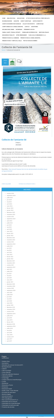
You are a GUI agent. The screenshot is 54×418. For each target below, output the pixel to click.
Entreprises (19, 29)
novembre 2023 (11, 214)
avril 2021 (9, 277)
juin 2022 (9, 248)
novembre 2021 (11, 263)
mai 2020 (9, 299)
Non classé (18, 144)
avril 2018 (9, 332)
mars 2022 (9, 254)
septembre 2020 (11, 290)
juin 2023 (9, 225)
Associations (20, 18)
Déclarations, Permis (8, 29)
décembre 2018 (11, 324)
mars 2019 (9, 320)
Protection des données (30, 40)
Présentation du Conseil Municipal (30, 38)
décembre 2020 (11, 284)
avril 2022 (9, 252)
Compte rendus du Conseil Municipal (12, 26)
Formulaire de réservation (29, 32)
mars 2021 (9, 280)
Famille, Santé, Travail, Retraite (11, 32)
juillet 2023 (10, 223)
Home (3, 18)
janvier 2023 (10, 235)
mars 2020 (9, 303)
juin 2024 (9, 199)
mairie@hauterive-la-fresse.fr (22, 9)
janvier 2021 (10, 282)
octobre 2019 (10, 311)
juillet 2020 (10, 294)
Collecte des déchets (29, 23)
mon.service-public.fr (8, 35)
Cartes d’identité (37, 21)
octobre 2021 (10, 265)
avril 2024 (9, 204)
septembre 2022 (11, 244)
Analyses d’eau (11, 18)
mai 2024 (9, 202)
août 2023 (9, 221)
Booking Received (7, 21)
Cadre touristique (26, 21)
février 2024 (10, 208)
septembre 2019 (11, 313)
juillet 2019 (10, 315)
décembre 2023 (11, 212)
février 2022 (10, 256)
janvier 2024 (10, 210)
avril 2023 (9, 229)
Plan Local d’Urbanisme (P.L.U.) (37, 35)
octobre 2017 (10, 337)
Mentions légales (44, 32)
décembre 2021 (11, 261)
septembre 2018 (11, 326)
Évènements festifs (29, 29)
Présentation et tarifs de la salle (12, 40)
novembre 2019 (11, 309)
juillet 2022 (10, 246)
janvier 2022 (10, 258)
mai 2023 (9, 227)
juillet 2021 (10, 271)
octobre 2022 (10, 242)
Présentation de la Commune (10, 38)
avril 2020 (9, 301)
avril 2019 (9, 318)
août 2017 (9, 339)
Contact (27, 26)
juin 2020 (9, 296)
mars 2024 (9, 206)
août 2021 (9, 269)
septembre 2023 (11, 218)
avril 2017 (9, 341)
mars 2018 (9, 334)
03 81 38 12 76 (38, 9)
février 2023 (10, 233)
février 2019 (10, 322)
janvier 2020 (10, 305)
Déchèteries (34, 26)
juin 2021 (9, 273)
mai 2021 (9, 275)
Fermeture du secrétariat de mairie (27, 183)
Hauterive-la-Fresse (27, 3)
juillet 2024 (10, 197)
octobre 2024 (10, 193)
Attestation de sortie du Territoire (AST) (38, 18)
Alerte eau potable (6, 183)
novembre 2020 (11, 286)
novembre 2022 (11, 239)
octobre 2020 (10, 288)
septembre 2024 (11, 195)
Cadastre (16, 21)
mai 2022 (9, 250)
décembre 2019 (11, 307)
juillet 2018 (10, 328)
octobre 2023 (10, 216)
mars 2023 (9, 231)
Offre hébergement (21, 35)
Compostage (39, 23)
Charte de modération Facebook (11, 23)
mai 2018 (9, 330)
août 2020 (9, 292)
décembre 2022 (11, 237)
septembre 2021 (11, 267)
